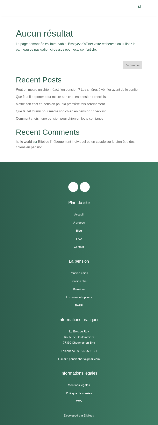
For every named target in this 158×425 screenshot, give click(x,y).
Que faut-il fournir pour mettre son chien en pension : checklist (61, 111)
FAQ (79, 238)
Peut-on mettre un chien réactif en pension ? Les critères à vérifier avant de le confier (77, 89)
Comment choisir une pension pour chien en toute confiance (59, 118)
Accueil (79, 214)
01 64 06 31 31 (87, 350)
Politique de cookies (79, 393)
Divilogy (89, 415)
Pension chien (79, 273)
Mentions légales (79, 385)
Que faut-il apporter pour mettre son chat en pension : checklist (61, 97)
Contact (79, 246)
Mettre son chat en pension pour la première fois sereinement (60, 104)
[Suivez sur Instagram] (85, 187)
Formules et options (79, 297)
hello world (24, 141)
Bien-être (79, 289)
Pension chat (79, 281)
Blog (79, 230)
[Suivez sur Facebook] (73, 187)
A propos (79, 222)
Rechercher (132, 65)
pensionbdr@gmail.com (84, 359)
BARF (79, 305)
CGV (79, 401)
